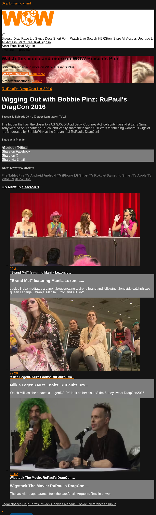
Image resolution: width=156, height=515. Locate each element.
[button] (3, 34)
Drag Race (21, 38)
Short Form (61, 38)
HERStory (105, 38)
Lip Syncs (37, 38)
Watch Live (78, 38)
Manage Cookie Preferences (85, 504)
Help (26, 504)
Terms (35, 504)
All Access (129, 38)
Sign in (46, 42)
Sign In (30, 46)
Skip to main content (16, 3)
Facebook (9, 147)
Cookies (57, 504)
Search (92, 38)
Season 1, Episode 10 (16, 116)
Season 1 (30, 187)
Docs (49, 38)
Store (117, 38)
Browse (7, 38)
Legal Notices (12, 504)
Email (24, 147)
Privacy (45, 504)
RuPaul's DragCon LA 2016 (27, 89)
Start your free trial (15, 74)
